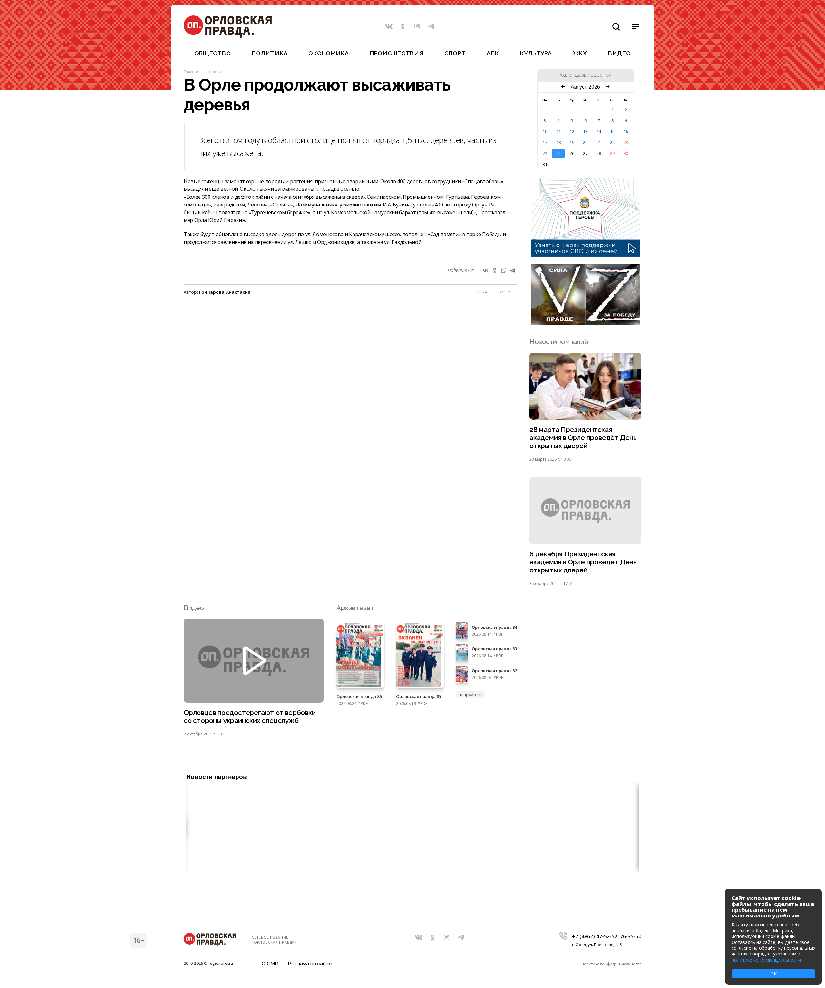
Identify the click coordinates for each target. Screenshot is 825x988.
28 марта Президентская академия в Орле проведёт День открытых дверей (583, 438)
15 (612, 131)
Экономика (329, 53)
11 (558, 131)
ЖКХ (580, 53)
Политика (270, 53)
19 (572, 142)
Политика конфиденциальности (611, 964)
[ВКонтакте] (486, 270)
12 (572, 131)
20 (585, 142)
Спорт (455, 53)
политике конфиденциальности (766, 960)
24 (545, 153)
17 (545, 142)
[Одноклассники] (495, 270)
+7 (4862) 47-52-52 (594, 936)
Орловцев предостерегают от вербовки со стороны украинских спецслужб (250, 716)
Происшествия (396, 53)
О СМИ (270, 964)
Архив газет (355, 608)
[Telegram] (513, 270)
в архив (468, 694)
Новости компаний (558, 342)
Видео (619, 53)
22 (612, 142)
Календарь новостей (585, 75)
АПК (493, 53)
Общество (212, 53)
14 (599, 131)
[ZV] (585, 323)
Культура (536, 53)
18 (558, 142)
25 (558, 153)
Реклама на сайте (310, 964)
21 (599, 142)
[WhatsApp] (504, 270)
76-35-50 (630, 936)
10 (545, 131)
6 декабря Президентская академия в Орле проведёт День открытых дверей (583, 562)
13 (585, 131)
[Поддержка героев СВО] (585, 254)
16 (626, 131)
